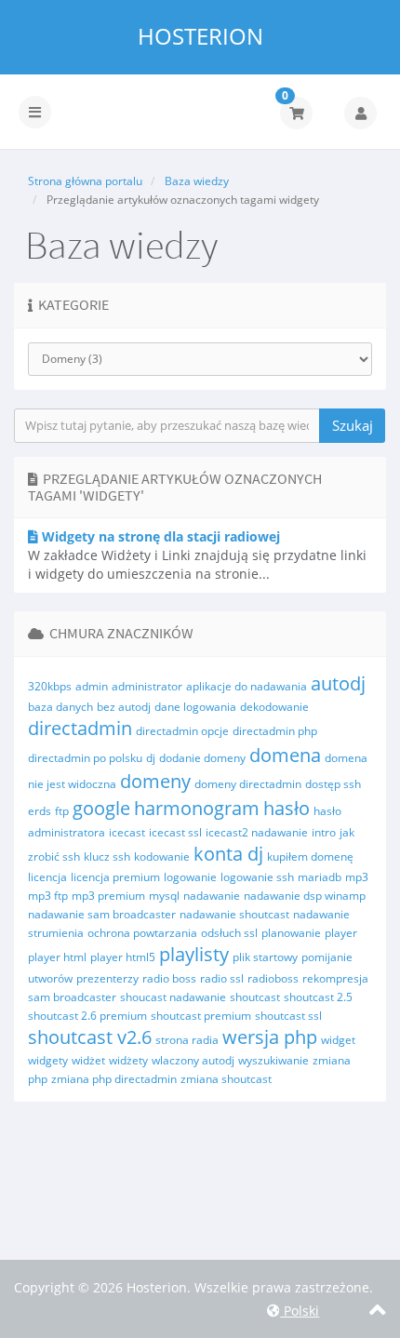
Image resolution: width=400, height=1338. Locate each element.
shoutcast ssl (288, 1016)
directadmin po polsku (85, 758)
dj (150, 758)
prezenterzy (107, 978)
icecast (127, 832)
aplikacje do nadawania (246, 686)
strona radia (187, 1040)
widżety (128, 1060)
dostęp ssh (333, 784)
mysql (164, 895)
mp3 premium (108, 895)
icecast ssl (175, 832)
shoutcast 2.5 (318, 997)
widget (338, 1040)
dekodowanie (274, 707)
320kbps (50, 686)
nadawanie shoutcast (234, 914)
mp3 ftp (48, 895)
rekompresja (335, 978)
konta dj (228, 853)
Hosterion (200, 36)
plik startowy (265, 957)
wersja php (269, 1037)
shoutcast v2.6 (90, 1037)
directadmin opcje (182, 731)
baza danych (60, 707)
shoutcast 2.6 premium (87, 1016)
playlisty (194, 954)
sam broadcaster (72, 997)
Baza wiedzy (197, 181)
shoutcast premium (201, 1016)
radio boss (169, 978)
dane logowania (195, 707)
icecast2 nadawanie (257, 832)
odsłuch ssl (229, 933)
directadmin (80, 728)
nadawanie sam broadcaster (102, 914)
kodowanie (162, 856)
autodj (338, 683)
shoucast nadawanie (173, 997)
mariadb (319, 877)
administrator (147, 686)
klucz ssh (107, 856)
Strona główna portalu (85, 181)
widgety (48, 1060)
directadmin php (275, 731)
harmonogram (197, 808)
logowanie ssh (257, 877)
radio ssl (222, 978)
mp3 (356, 877)
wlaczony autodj (193, 1060)
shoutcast (255, 997)
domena (285, 755)
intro (324, 832)
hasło (286, 808)
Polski (299, 1310)
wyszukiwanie (273, 1060)
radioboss (273, 978)
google (101, 808)
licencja (47, 877)
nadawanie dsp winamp (305, 895)
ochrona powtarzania (142, 933)
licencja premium (115, 877)
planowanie (291, 933)
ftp (62, 811)
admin (91, 686)
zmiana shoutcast (226, 1079)
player (341, 933)
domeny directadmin (247, 784)
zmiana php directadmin (114, 1079)
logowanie (190, 877)
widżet (88, 1060)
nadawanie (211, 895)
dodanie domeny (202, 758)
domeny (155, 781)
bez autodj (124, 707)
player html (57, 957)
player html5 (122, 957)
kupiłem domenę (310, 856)
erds (39, 811)
